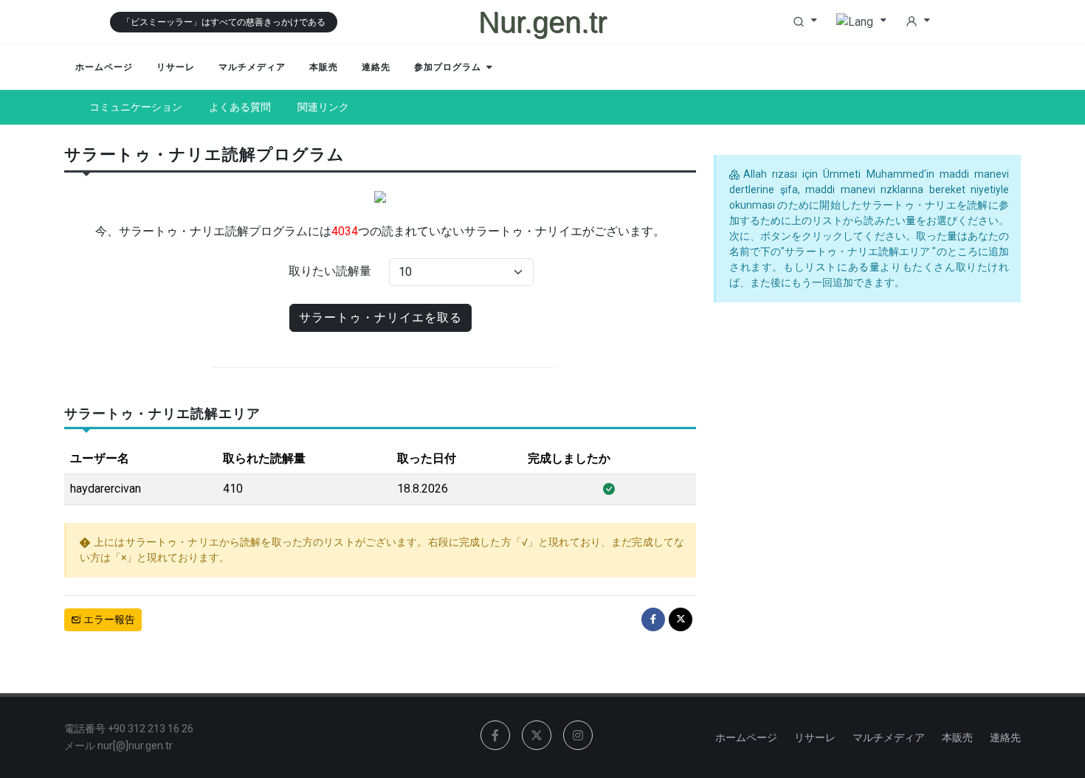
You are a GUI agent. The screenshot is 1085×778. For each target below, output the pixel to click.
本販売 (957, 737)
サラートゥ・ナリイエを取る (380, 317)
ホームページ (746, 737)
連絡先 (1005, 737)
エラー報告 (108, 619)
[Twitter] (680, 619)
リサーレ (815, 737)
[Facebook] (653, 619)
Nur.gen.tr (542, 22)
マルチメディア (888, 737)
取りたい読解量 (330, 271)
